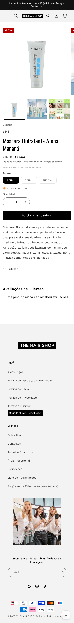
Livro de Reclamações (22, 477)
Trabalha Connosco (20, 452)
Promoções (15, 469)
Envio (25, 162)
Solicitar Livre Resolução (25, 413)
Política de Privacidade (22, 397)
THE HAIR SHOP (25, 616)
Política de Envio (18, 389)
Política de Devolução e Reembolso (30, 380)
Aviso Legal (15, 372)
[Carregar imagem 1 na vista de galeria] (14, 109)
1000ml (50, 181)
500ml (31, 181)
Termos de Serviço (19, 406)
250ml (11, 180)
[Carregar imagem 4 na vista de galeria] (37, 109)
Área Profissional (19, 460)
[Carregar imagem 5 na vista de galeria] (59, 109)
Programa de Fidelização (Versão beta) (33, 486)
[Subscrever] (62, 572)
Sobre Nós (14, 435)
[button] (7, 16)
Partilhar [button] (12, 269)
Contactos (14, 443)
